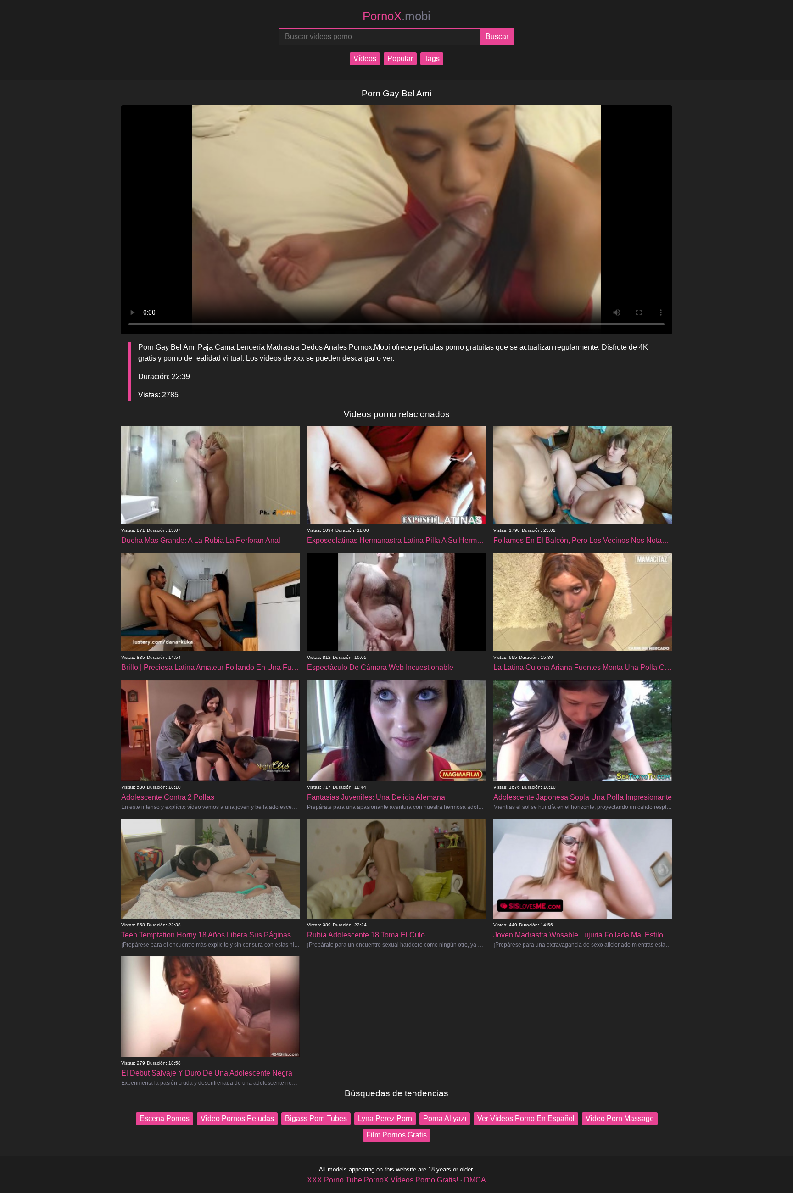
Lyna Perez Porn (385, 1118)
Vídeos (364, 58)
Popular (400, 58)
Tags (432, 58)
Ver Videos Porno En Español (526, 1118)
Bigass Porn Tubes (316, 1118)
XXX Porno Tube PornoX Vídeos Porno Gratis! (382, 1180)
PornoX (396, 16)
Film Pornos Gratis (396, 1135)
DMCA (475, 1180)
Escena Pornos (165, 1118)
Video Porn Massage (620, 1118)
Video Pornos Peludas (237, 1118)
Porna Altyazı (444, 1118)
